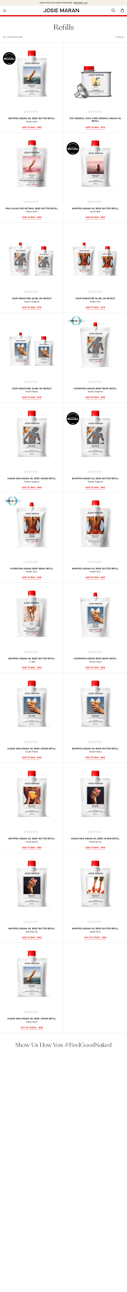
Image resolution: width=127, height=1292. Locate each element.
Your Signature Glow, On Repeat (32, 298)
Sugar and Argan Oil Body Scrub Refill (31, 478)
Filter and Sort (15, 37)
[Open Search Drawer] (113, 10)
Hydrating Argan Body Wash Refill (95, 388)
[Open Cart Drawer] (122, 10)
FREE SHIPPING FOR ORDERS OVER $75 (63, 3)
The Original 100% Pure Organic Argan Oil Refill (95, 119)
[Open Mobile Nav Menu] (4, 10)
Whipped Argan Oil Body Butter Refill (31, 118)
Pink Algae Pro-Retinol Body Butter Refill (31, 208)
